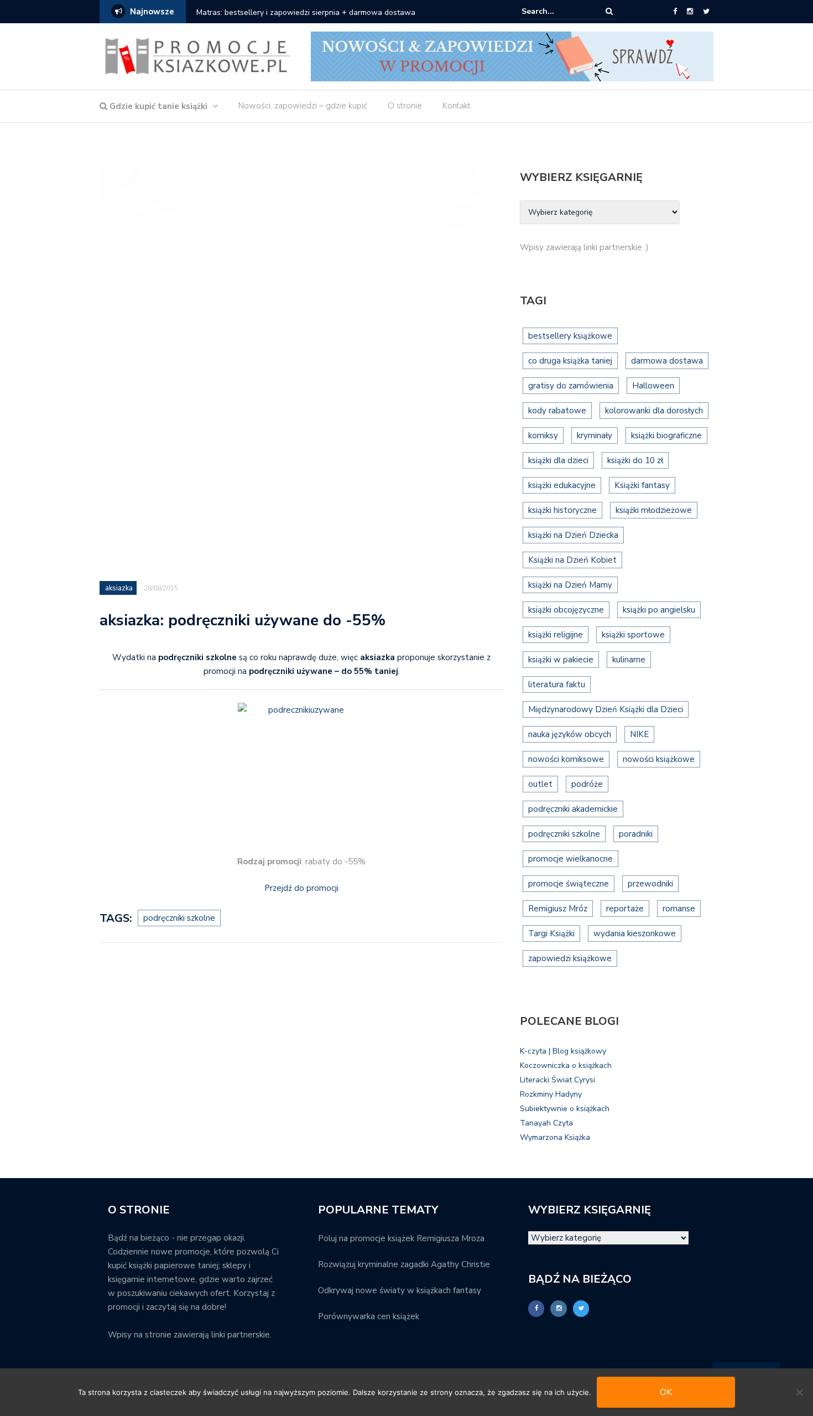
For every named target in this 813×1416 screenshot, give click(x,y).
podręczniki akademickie (573, 809)
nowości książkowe (659, 759)
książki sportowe (633, 634)
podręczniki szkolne (179, 918)
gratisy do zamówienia (570, 385)
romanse (679, 908)
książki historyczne (562, 510)
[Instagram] (690, 11)
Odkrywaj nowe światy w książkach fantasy (399, 1290)
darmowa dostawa (667, 360)
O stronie (405, 105)
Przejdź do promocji (301, 888)
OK (666, 1392)
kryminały (594, 435)
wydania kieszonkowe (634, 933)
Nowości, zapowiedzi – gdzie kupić (302, 105)
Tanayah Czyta (546, 1123)
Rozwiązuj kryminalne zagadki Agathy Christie (404, 1264)
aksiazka (119, 588)
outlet (540, 784)
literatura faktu (556, 684)
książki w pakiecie (560, 659)
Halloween (653, 385)
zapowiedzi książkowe (570, 958)
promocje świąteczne (568, 883)
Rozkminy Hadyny (551, 1094)
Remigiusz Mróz (557, 908)
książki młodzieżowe (654, 510)
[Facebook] (675, 11)
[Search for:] (555, 11)
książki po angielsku (659, 609)
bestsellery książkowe (570, 335)
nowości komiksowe (566, 759)
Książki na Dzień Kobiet (572, 560)
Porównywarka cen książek (368, 1316)
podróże (587, 784)
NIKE (639, 734)
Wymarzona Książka (555, 1137)
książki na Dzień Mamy (570, 584)
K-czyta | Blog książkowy (563, 1051)
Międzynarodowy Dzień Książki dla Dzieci (605, 709)
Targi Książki (551, 933)
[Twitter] (706, 11)
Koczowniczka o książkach (566, 1065)
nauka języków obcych (569, 734)
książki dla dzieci (558, 460)
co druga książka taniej (570, 360)
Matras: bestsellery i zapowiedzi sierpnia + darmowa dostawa (305, 12)
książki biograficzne (666, 435)
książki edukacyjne (562, 485)
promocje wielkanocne (570, 858)
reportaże (625, 908)
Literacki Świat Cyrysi (557, 1080)
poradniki (636, 833)
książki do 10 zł (635, 460)
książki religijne (555, 634)
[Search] (609, 11)
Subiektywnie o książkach (564, 1108)
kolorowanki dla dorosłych (654, 410)
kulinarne (628, 659)
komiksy (543, 435)
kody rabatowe (557, 410)
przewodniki (650, 883)
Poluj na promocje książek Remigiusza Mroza (401, 1238)
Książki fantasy (642, 485)
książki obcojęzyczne (566, 609)
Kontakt (456, 105)
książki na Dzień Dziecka (573, 535)
